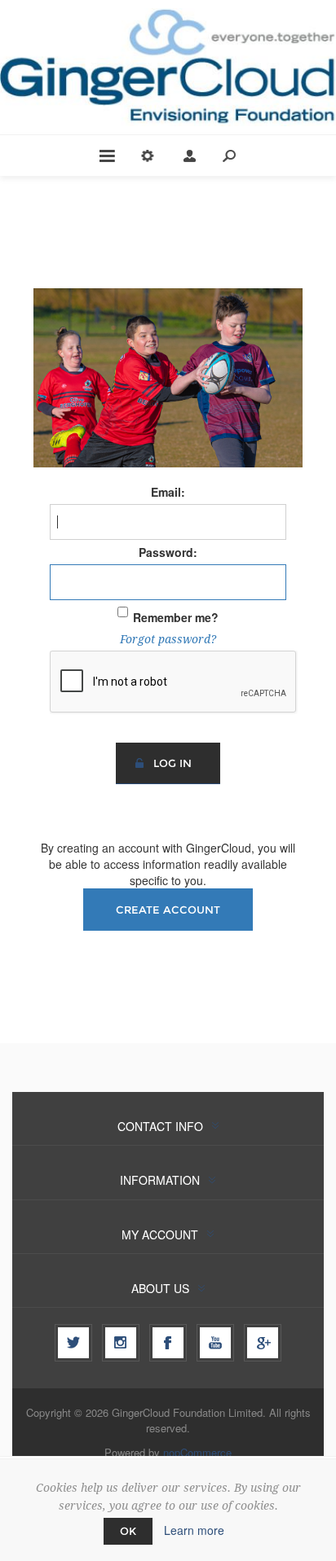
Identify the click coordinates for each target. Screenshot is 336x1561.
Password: (168, 552)
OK (128, 1530)
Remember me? (176, 617)
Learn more (194, 1530)
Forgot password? (168, 639)
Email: (168, 492)
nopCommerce (197, 1452)
